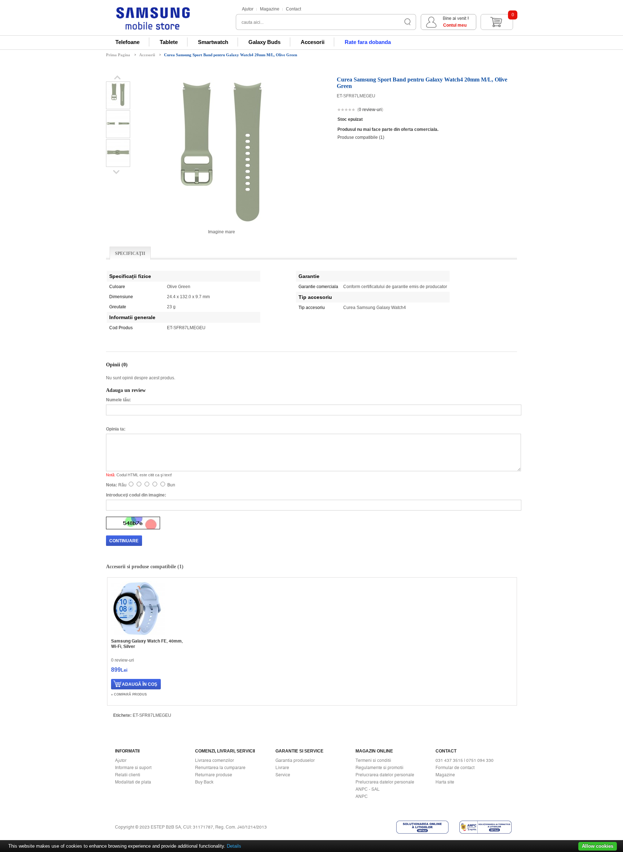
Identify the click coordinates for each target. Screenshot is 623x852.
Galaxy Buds (264, 42)
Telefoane (127, 42)
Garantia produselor (295, 760)
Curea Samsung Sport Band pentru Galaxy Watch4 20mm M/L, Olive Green (230, 55)
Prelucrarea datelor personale (384, 775)
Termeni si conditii (373, 760)
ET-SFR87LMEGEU (152, 715)
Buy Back (204, 782)
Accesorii (312, 42)
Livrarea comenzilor (214, 760)
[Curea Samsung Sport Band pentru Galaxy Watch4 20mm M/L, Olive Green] (118, 106)
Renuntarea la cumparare (220, 767)
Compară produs (130, 694)
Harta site (445, 782)
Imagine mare (221, 231)
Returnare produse (213, 775)
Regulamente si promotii (379, 767)
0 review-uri (370, 109)
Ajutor (247, 9)
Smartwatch (213, 42)
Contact (293, 9)
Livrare (282, 767)
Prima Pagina (118, 55)
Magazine (269, 9)
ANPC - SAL (367, 789)
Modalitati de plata (133, 782)
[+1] (499, 110)
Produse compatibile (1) (360, 137)
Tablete (169, 42)
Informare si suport (133, 767)
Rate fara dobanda (368, 42)
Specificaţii (130, 253)
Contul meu (455, 25)
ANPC (361, 796)
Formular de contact (455, 767)
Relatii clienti (127, 775)
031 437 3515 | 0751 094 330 (465, 760)
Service (282, 775)
